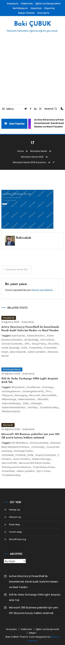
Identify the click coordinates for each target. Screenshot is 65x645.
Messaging (21, 395)
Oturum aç (15, 517)
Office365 (42, 399)
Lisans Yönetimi (21, 459)
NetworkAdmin (26, 399)
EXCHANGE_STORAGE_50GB (17, 455)
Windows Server (11, 411)
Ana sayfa (43, 12)
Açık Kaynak (18, 335)
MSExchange (9, 399)
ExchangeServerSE (33, 391)
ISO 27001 (53, 343)
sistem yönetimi (37, 351)
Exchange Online (23, 451)
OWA (26, 403)
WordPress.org (17, 539)
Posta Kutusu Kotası (44, 467)
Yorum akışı (15, 532)
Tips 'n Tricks (43, 471)
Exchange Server (12, 369)
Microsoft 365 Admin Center (34, 463)
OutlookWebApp (11, 403)
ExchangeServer (11, 391)
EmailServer (33, 387)
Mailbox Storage (41, 459)
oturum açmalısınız (42, 290)
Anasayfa (12, 3)
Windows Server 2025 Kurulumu (18, 269)
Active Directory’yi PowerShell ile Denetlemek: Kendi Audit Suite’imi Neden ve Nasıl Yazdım (33, 581)
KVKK (24, 347)
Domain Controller (12, 343)
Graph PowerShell (45, 455)
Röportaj (49, 8)
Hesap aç (14, 509)
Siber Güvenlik (18, 351)
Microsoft (34, 395)
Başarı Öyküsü (26, 12)
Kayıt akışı (14, 524)
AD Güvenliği (31, 339)
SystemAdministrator (13, 407)
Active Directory (36, 335)
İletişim (32, 633)
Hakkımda (27, 3)
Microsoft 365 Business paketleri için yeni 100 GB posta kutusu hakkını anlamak (33, 610)
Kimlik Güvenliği (10, 347)
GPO (27, 343)
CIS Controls (47, 339)
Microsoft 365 (9, 463)
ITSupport (7, 395)
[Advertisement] (32, 70)
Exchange (47, 387)
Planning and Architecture (16, 467)
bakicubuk (23, 238)
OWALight (36, 403)
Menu (10, 109)
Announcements (39, 442)
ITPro (48, 391)
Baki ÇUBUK (32, 24)
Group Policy (39, 343)
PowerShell (8, 317)
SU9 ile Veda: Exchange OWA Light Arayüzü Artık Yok (34, 597)
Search (48, 108)
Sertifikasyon (20, 8)
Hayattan (36, 8)
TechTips (33, 407)
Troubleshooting (49, 407)
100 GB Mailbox (19, 442)
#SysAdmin (18, 387)
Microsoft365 (49, 395)
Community (37, 447)
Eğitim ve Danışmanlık (47, 3)
